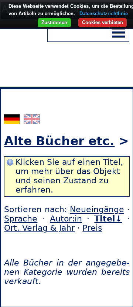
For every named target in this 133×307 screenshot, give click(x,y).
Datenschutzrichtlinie (103, 13)
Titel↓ (108, 218)
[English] (32, 121)
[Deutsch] (12, 121)
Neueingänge (97, 209)
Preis (92, 228)
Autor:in (66, 218)
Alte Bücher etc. (59, 141)
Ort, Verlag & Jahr (39, 228)
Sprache (20, 218)
